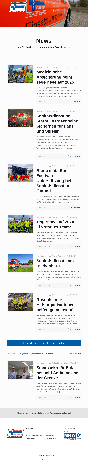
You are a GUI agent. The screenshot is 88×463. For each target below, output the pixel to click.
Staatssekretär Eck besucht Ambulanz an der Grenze (57, 373)
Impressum (49, 433)
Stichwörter (37, 354)
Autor (50, 354)
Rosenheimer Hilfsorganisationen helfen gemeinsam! (55, 304)
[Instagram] (45, 459)
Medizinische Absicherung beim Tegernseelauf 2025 (55, 77)
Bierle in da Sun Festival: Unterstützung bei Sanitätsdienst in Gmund (53, 180)
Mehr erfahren (75, 101)
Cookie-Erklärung (51, 438)
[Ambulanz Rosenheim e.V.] (18, 7)
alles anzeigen (76, 354)
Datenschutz (49, 435)
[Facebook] (42, 459)
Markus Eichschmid (59, 363)
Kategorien (23, 354)
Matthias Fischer (57, 67)
